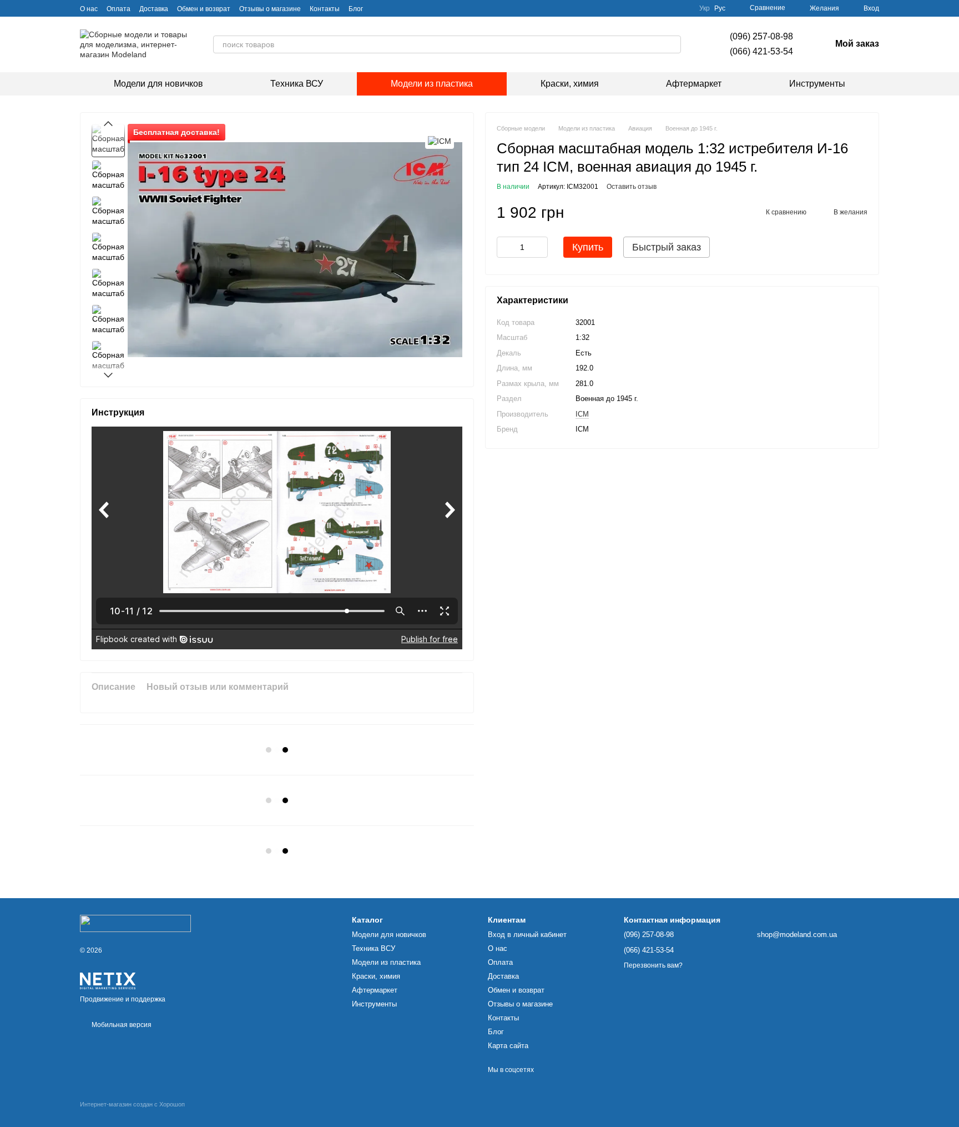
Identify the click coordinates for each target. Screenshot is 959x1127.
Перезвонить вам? (653, 965)
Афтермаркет (693, 83)
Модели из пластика (432, 83)
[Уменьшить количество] (505, 248)
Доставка (153, 9)
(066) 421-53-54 (761, 51)
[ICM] (439, 140)
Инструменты (817, 83)
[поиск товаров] (672, 44)
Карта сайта (508, 1045)
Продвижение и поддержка (122, 999)
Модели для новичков (158, 83)
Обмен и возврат (203, 9)
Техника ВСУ (296, 83)
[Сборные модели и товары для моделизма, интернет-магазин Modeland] (135, 923)
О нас (89, 9)
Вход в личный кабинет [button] (527, 934)
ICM (582, 414)
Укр (704, 8)
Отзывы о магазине (270, 9)
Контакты (325, 9)
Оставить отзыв (632, 187)
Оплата (118, 9)
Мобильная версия (121, 1025)
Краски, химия (570, 83)
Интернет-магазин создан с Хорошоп (132, 1104)
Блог (356, 9)
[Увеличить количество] (539, 248)
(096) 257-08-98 (761, 36)
